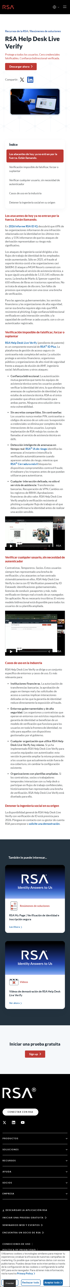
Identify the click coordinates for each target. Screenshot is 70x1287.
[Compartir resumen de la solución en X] (22, 80)
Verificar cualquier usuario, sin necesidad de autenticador (34, 182)
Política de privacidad (19, 1250)
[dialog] (35, 1269)
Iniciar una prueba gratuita (23, 1218)
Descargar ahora (19, 66)
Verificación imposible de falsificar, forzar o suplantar (33, 168)
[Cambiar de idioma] (54, 7)
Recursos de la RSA (17, 31)
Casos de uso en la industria (25, 193)
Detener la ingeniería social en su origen (32, 202)
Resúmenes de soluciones (45, 31)
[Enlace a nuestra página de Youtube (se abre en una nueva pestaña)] (23, 1122)
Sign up (33, 1054)
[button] (58, 7)
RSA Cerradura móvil (24, 463)
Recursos (9, 1160)
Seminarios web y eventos (21, 1225)
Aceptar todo (52, 1282)
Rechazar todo (30, 1282)
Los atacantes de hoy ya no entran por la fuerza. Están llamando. (33, 156)
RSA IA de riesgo (36, 448)
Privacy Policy (25, 1273)
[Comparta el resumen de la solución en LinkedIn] (30, 80)
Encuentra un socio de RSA (22, 1232)
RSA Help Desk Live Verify (21, 342)
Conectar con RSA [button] (20, 1112)
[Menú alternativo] (64, 7)
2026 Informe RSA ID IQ (23, 226)
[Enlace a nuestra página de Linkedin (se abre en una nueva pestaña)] (13, 1122)
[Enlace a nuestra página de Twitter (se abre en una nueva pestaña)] (4, 1122)
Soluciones (11, 1149)
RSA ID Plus (48, 346)
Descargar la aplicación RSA (26, 1210)
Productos (10, 1138)
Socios (7, 1183)
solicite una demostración (44, 823)
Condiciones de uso (17, 1244)
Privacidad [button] (10, 1283)
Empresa (8, 1194)
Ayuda (7, 1172)
